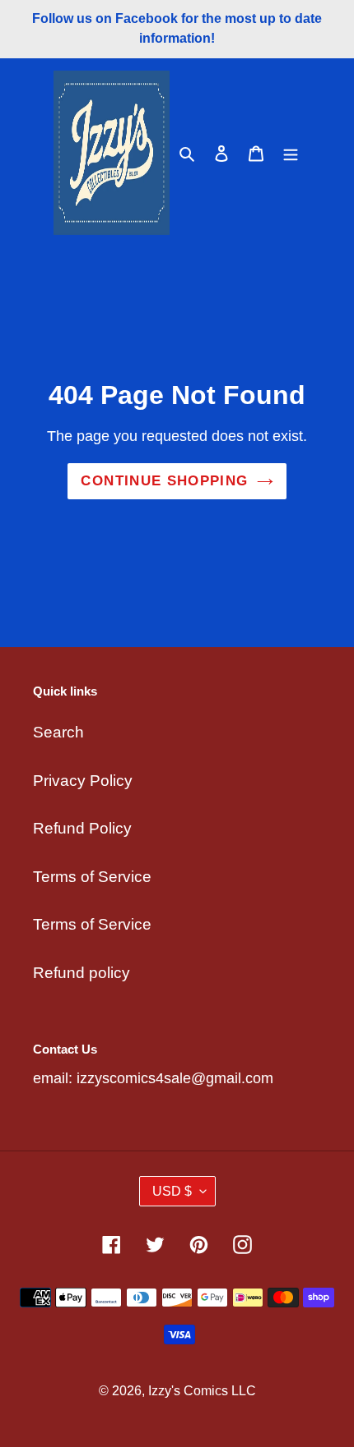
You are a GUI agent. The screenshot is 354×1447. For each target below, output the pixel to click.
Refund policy (81, 972)
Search (58, 732)
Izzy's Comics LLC (202, 1391)
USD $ (172, 1191)
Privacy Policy (83, 780)
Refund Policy (82, 828)
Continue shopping (164, 481)
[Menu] (290, 153)
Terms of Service (92, 876)
